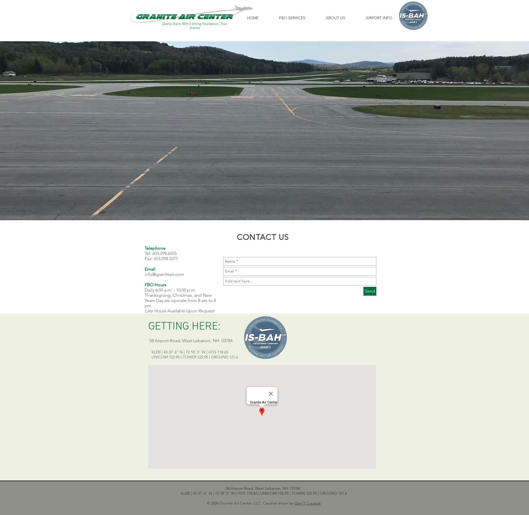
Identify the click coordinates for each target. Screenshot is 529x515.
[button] (292, 18)
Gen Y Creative (308, 503)
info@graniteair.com (164, 274)
